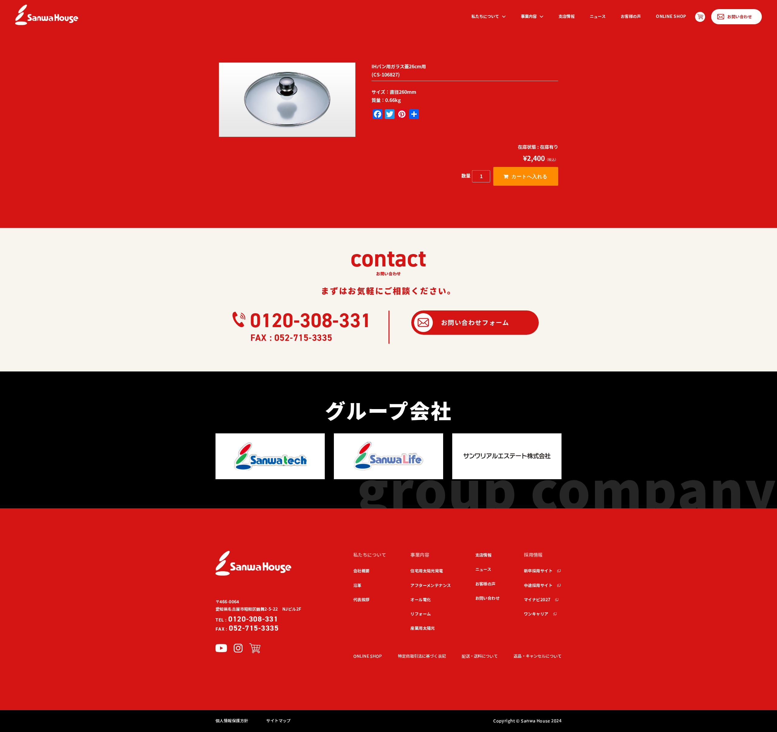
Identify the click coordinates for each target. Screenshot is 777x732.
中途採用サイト (538, 585)
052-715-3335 (247, 628)
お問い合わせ (487, 598)
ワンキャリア (536, 614)
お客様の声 (631, 16)
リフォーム (420, 614)
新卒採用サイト (538, 571)
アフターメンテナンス (430, 585)
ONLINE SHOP (671, 16)
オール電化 (420, 600)
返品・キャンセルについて (538, 656)
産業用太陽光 (422, 628)
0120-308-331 (311, 320)
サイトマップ (278, 721)
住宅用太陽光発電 (426, 571)
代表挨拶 (361, 600)
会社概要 (361, 571)
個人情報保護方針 (231, 721)
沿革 (357, 585)
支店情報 (566, 16)
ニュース (598, 16)
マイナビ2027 (537, 600)
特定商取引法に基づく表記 (422, 656)
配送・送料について (479, 656)
